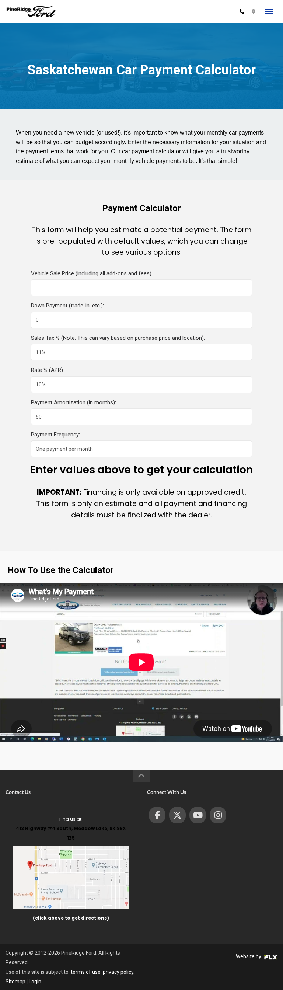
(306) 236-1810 (216, 11)
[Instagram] (218, 815)
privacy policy (118, 972)
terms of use (86, 972)
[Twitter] (177, 815)
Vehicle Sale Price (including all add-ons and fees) (91, 273)
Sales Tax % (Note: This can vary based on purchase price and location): (118, 338)
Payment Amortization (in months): (73, 402)
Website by (249, 956)
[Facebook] (157, 815)
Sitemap (15, 981)
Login (35, 981)
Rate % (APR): (47, 370)
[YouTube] (197, 815)
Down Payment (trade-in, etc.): (67, 305)
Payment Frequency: (55, 434)
